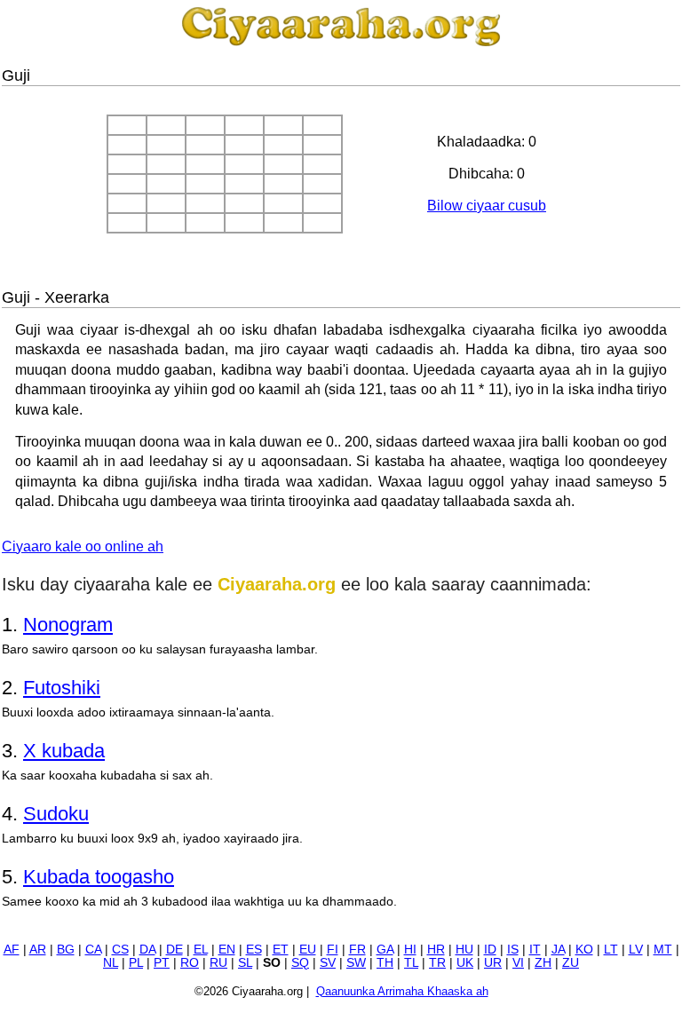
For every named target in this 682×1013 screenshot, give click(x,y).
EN (226, 949)
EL (201, 949)
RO (189, 962)
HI (410, 949)
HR (436, 949)
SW (356, 962)
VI (518, 962)
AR (37, 949)
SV (328, 962)
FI (332, 949)
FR (357, 949)
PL (136, 962)
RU (218, 962)
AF (12, 949)
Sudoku (56, 814)
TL (411, 962)
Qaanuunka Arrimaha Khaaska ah (402, 991)
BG (66, 949)
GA (385, 949)
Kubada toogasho (98, 877)
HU (464, 949)
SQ (300, 962)
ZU (570, 962)
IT (535, 949)
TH (385, 962)
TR (437, 962)
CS (120, 949)
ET (281, 949)
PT (162, 962)
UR (493, 962)
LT (611, 949)
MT (663, 949)
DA (147, 949)
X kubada (64, 751)
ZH (543, 962)
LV (636, 949)
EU (307, 949)
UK (464, 962)
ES (254, 949)
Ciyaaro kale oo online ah (82, 546)
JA (558, 949)
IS (513, 949)
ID (490, 949)
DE (174, 949)
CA (93, 949)
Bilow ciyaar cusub (486, 205)
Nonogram (68, 624)
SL (245, 962)
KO (584, 949)
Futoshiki (61, 688)
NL (110, 962)
